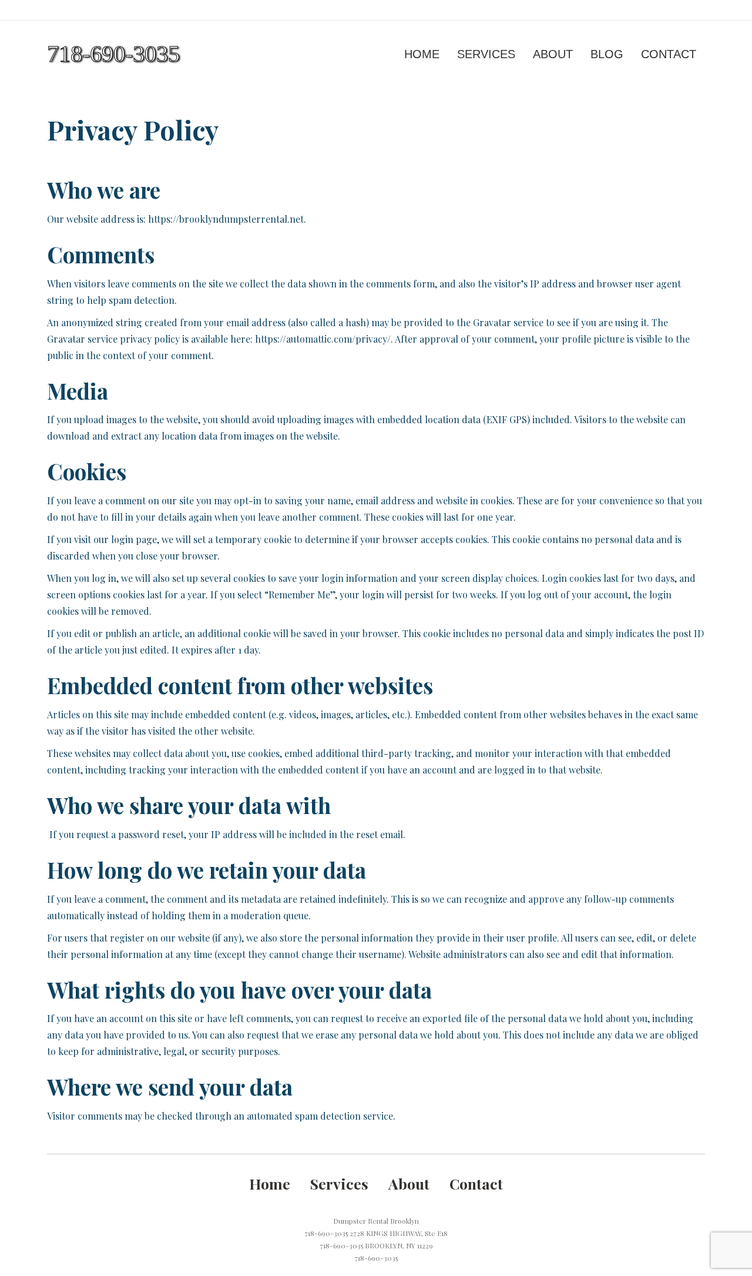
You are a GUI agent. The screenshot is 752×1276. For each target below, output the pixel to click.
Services (486, 54)
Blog (606, 54)
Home (421, 54)
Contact (668, 54)
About (553, 54)
